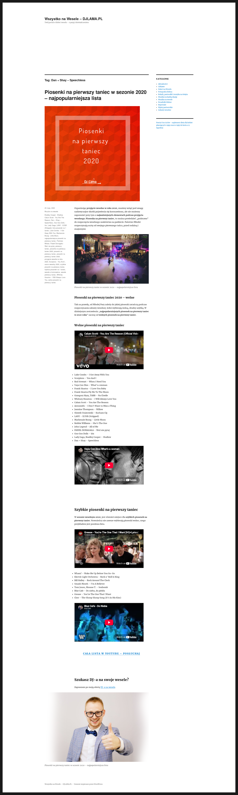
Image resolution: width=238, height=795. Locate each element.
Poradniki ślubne (165, 102)
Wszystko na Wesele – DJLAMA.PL (74, 18)
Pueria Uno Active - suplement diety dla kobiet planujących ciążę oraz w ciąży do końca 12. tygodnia (174, 125)
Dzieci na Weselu (164, 89)
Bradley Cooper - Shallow (54, 215)
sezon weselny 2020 (52, 264)
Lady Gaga (52, 225)
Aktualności (163, 84)
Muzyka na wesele (51, 211)
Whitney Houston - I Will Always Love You (55, 277)
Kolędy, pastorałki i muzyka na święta (173, 94)
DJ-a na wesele (108, 687)
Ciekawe (161, 87)
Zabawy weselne (164, 110)
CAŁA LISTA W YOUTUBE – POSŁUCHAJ (111, 653)
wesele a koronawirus (52, 272)
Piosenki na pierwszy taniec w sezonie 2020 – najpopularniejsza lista (96, 94)
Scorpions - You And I (57, 262)
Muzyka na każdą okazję (167, 97)
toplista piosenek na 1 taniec (55, 269)
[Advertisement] (119, 56)
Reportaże (162, 105)
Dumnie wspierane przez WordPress (88, 784)
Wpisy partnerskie (165, 107)
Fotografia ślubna (165, 92)
